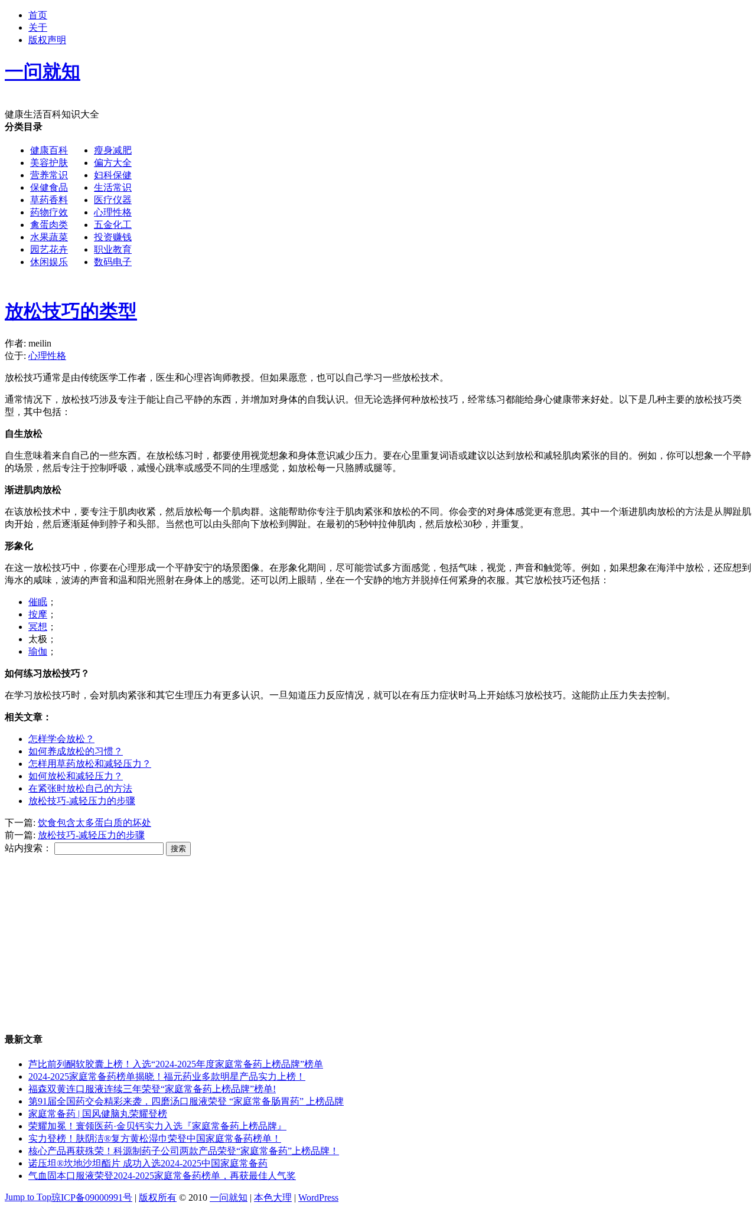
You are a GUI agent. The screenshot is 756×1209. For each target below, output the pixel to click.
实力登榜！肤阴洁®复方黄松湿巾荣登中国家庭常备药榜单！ (154, 1138)
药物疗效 (49, 212)
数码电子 (113, 262)
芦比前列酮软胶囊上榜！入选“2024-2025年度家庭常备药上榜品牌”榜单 (175, 1064)
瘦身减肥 (113, 150)
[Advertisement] (359, 362)
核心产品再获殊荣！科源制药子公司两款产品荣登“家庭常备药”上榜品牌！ (183, 1151)
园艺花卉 (49, 249)
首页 (37, 15)
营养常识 (49, 175)
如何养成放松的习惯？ (75, 751)
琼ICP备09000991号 (91, 1197)
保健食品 (49, 187)
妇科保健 (113, 175)
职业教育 (113, 249)
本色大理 (273, 1197)
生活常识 (113, 187)
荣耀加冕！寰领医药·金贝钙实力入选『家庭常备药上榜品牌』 (157, 1126)
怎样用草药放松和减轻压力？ (89, 764)
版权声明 (47, 40)
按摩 (37, 614)
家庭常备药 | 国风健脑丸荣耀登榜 (97, 1114)
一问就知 (228, 1197)
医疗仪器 (113, 200)
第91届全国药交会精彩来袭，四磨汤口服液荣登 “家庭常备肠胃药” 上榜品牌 (186, 1101)
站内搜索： (28, 848)
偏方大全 (113, 163)
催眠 (37, 602)
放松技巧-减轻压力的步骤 (81, 801)
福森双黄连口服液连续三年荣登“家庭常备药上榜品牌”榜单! (152, 1089)
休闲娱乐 (49, 262)
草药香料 (49, 200)
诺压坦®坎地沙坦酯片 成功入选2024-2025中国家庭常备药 (148, 1163)
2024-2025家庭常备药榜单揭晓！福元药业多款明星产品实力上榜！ (166, 1076)
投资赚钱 (113, 237)
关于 (37, 27)
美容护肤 (49, 163)
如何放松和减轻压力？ (75, 776)
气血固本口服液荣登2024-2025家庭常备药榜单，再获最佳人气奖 (162, 1176)
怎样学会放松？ (61, 739)
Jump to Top (28, 1197)
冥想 (37, 627)
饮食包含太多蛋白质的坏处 (94, 823)
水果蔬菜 (49, 237)
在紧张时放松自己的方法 (80, 788)
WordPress (318, 1197)
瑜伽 (37, 651)
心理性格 (113, 212)
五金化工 (113, 225)
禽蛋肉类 (49, 225)
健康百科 (49, 150)
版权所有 (158, 1197)
